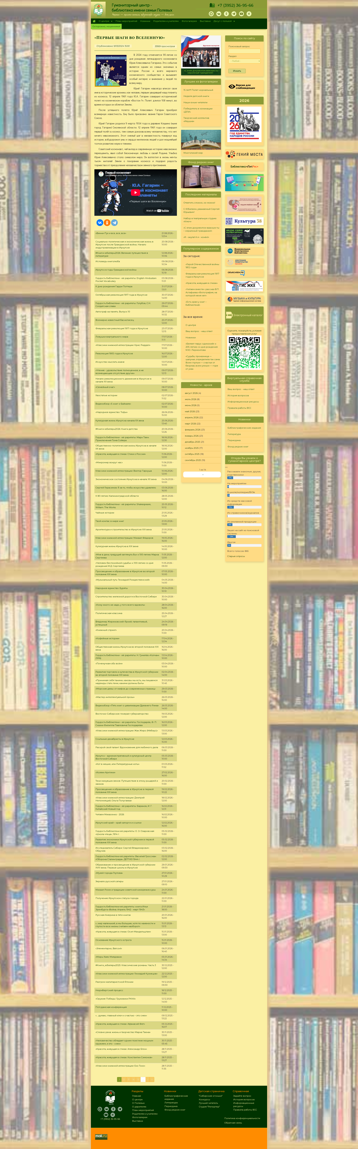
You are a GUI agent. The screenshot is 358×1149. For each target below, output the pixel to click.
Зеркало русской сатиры (109, 881)
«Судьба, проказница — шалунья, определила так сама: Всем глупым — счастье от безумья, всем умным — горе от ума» (203, 362)
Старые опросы (236, 556)
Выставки (205, 21)
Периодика (234, 440)
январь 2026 (192, 435)
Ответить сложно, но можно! (199, 202)
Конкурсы (204, 1099)
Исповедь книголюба (108, 261)
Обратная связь (233, 1122)
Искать (237, 71)
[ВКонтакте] (99, 222)
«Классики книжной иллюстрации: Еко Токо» (120, 1065)
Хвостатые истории (106, 395)
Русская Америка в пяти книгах (113, 915)
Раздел (232, 56)
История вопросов (238, 395)
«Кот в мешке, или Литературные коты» (117, 764)
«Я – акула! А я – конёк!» (196, 237)
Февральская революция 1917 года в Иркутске (122, 328)
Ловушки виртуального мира (112, 336)
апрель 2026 (192, 417)
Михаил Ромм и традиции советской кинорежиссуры (126, 889)
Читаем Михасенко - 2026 (110, 814)
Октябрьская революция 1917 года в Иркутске (121, 294)
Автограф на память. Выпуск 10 (113, 311)
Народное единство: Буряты (112, 588)
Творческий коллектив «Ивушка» (196, 120)
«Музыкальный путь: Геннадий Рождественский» (123, 579)
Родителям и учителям (166, 21)
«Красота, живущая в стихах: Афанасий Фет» (120, 1024)
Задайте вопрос (242, 1096)
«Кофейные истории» (107, 638)
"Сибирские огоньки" (210, 1096)
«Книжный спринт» (106, 630)
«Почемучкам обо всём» (109, 663)
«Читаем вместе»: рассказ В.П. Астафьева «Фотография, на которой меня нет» (202, 292)
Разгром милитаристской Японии (114, 982)
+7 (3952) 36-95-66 (235, 5)
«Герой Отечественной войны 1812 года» (202, 266)
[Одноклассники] (107, 222)
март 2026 (190, 423)
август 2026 (191, 393)
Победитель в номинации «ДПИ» (197, 110)
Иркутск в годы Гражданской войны (116, 269)
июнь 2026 (190, 405)
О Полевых (138, 1103)
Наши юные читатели (195, 102)
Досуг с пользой (222, 21)
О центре (103, 21)
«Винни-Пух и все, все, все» (111, 233)
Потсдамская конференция (111, 1007)
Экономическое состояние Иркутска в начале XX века (126, 479)
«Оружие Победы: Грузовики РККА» (116, 998)
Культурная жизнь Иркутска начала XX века (120, 420)
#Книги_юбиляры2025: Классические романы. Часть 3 (126, 965)
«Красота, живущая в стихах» (202, 283)
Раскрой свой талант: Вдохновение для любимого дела (127, 747)
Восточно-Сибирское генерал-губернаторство (122, 713)
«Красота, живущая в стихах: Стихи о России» (121, 454)
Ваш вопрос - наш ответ (199, 331)
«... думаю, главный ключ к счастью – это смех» (121, 1015)
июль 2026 (190, 399)
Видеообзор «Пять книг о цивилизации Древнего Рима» (127, 705)
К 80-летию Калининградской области (117, 496)
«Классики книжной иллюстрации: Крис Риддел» (123, 345)
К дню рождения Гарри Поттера (114, 286)
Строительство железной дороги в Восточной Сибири (126, 596)
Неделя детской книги (196, 96)
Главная (94, 21)
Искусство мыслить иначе (110, 362)
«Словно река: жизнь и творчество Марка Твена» (123, 1032)
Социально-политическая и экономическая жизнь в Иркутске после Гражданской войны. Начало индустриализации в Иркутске (124, 244)
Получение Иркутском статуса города (117, 898)
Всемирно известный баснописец (115, 320)
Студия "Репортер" (209, 1106)
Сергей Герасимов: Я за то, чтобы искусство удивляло (126, 487)
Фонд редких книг (238, 446)
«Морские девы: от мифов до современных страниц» (126, 688)
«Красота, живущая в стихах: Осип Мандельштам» (123, 931)
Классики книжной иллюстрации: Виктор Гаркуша (124, 470)
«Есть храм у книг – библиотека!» (196, 303)
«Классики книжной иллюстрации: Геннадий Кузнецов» (126, 973)
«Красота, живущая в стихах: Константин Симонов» (124, 1057)
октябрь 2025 (192, 454)
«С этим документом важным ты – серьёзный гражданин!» (201, 229)
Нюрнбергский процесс (109, 990)
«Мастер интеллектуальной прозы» (115, 697)
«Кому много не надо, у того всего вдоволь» (120, 604)
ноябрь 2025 (192, 448)
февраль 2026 (192, 429)
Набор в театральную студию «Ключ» (199, 220)
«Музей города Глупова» (109, 873)
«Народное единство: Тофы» (112, 412)
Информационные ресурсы (243, 401)
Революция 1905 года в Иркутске (114, 353)
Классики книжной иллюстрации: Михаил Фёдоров (124, 538)
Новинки (145, 21)
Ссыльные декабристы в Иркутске (115, 739)
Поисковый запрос (239, 46)
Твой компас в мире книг (110, 521)
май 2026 (190, 411)
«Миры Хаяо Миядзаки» (109, 956)
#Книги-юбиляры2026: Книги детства (116, 429)
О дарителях (139, 1106)
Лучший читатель (208, 1103)
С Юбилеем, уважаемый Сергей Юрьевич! (201, 211)
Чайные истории (105, 512)
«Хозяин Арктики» (105, 772)
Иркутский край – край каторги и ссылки (118, 822)
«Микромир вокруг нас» (109, 462)
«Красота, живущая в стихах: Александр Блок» (121, 1049)
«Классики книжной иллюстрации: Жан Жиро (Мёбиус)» (127, 730)
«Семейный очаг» (105, 387)
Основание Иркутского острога (113, 940)
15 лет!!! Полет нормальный (198, 90)
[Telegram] (114, 222)
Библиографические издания (244, 427)
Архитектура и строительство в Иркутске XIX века (124, 529)
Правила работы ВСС (239, 408)
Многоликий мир (193, 153)
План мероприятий (126, 21)
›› (202, 474)
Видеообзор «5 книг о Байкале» (113, 403)
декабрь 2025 (192, 442)
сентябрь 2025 (193, 460)
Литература (234, 434)
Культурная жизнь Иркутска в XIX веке (117, 546)
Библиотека (244, 166)
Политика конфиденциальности (242, 1118)
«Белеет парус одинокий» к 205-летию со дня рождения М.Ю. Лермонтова (202, 346)
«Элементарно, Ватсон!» (109, 948)
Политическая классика (109, 613)
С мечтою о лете (201, 73)
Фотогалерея (189, 21)
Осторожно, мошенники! (106, 26)
